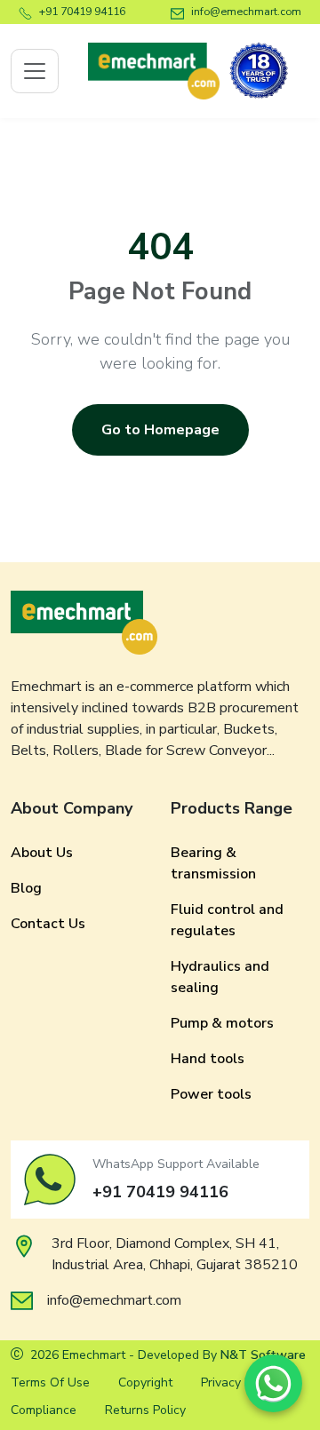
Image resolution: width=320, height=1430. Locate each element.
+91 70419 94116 (82, 11)
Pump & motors (222, 1023)
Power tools (211, 1094)
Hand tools (207, 1059)
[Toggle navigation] (35, 71)
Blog (26, 888)
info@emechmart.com (246, 11)
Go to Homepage (160, 430)
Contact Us (48, 923)
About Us (42, 852)
